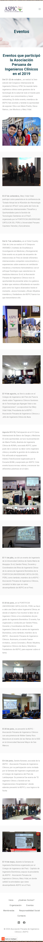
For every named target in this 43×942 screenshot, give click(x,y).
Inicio (11, 900)
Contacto (21, 916)
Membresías (8, 910)
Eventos (30, 905)
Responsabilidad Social (29, 910)
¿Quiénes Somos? (26, 900)
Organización (16, 905)
